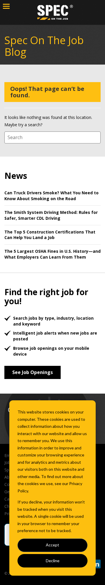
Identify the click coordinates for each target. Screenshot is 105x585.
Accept (52, 544)
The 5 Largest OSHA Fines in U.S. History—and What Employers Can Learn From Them (52, 254)
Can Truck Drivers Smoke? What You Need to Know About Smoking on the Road (51, 195)
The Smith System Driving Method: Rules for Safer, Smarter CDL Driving (51, 215)
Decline (53, 560)
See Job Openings (32, 372)
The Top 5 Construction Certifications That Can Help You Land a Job (49, 234)
